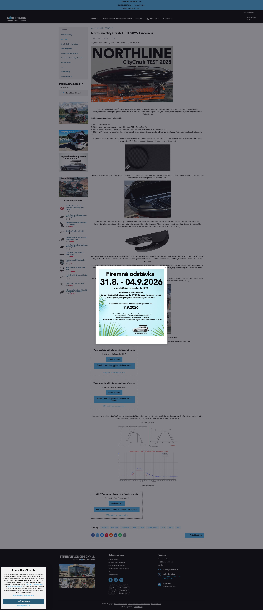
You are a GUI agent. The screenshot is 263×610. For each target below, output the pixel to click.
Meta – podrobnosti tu (14, 586)
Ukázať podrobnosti (23, 606)
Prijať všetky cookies (23, 601)
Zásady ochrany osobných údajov (23, 595)
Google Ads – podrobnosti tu (34, 584)
